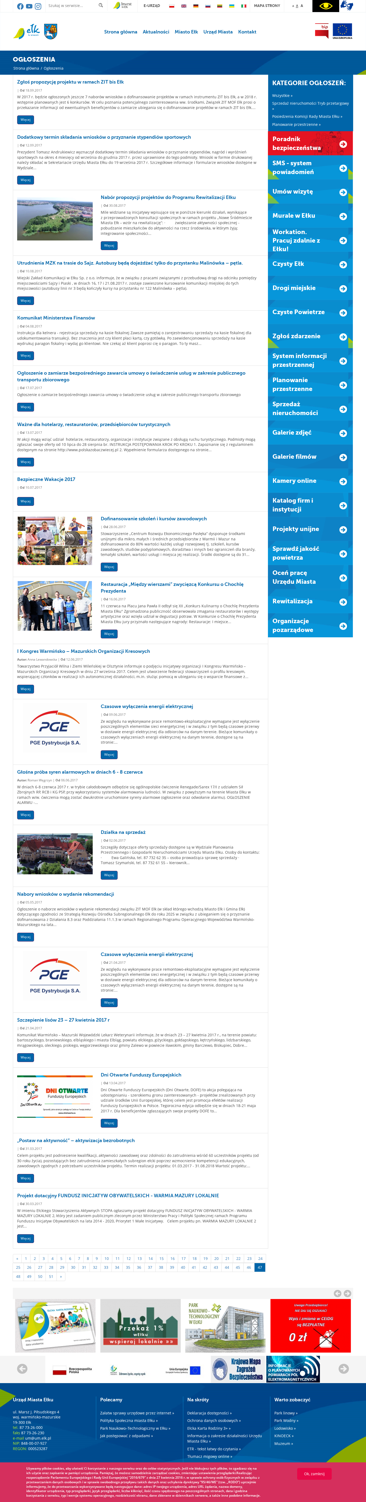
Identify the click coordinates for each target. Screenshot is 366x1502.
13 (139, 1258)
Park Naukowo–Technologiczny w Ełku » (135, 1428)
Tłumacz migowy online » (209, 1456)
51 (51, 1276)
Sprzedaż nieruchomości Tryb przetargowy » (310, 106)
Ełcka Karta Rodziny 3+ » (209, 1428)
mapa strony (267, 5)
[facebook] (20, 8)
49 (29, 1276)
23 (249, 1258)
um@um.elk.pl (38, 1438)
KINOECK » (284, 1435)
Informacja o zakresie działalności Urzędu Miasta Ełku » (224, 1438)
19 (205, 1258)
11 (117, 1258)
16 (172, 1258)
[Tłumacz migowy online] (347, 5)
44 (227, 1267)
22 (238, 1258)
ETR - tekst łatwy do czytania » (214, 1448)
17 (183, 1258)
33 (106, 1267)
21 (227, 1258)
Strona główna (120, 32)
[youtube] (29, 8)
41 (194, 1267)
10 (106, 1258)
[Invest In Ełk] (122, 5)
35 (128, 1267)
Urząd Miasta (218, 32)
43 (216, 1267)
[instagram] (38, 8)
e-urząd (152, 5)
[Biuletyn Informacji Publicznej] (321, 31)
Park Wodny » (286, 1420)
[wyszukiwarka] (101, 5)
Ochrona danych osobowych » (214, 1420)
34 (117, 1267)
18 (194, 1258)
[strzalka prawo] (337, 1293)
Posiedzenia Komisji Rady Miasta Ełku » (307, 116)
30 (73, 1267)
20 (216, 1258)
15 (161, 1258)
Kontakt (247, 32)
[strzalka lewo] (347, 1293)
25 (18, 1267)
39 (172, 1267)
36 (139, 1267)
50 (40, 1276)
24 (260, 1258)
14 (150, 1258)
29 (62, 1267)
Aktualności (156, 32)
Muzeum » (283, 1443)
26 (29, 1267)
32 (95, 1267)
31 (84, 1267)
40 (183, 1267)
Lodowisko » (285, 1428)
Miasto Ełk (186, 32)
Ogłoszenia (54, 68)
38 (161, 1267)
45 (238, 1267)
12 (128, 1258)
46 (249, 1267)
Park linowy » (286, 1413)
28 (51, 1267)
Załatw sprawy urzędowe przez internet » (137, 1413)
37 (150, 1267)
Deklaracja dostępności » (209, 1413)
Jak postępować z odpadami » (126, 1435)
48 (18, 1276)
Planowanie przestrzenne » (296, 124)
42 (205, 1267)
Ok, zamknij (314, 1473)
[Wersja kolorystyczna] (325, 6)
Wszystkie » (282, 95)
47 (260, 1267)
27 (40, 1267)
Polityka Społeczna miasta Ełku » (129, 1420)
